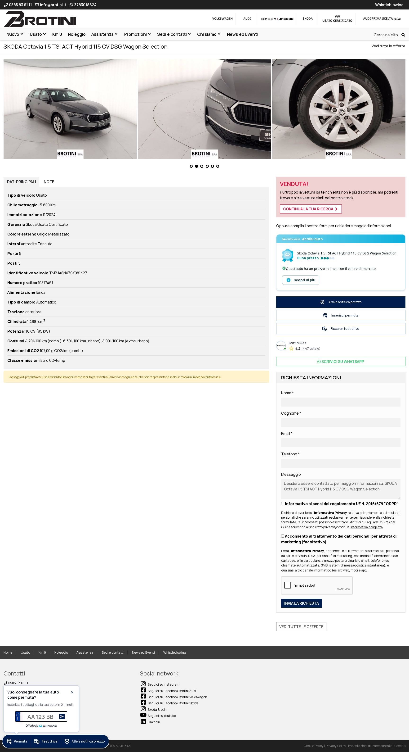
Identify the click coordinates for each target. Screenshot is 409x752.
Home (8, 652)
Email (286, 433)
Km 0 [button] (57, 34)
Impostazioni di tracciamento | (371, 746)
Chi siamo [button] (207, 34)
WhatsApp (342, 361)
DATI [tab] (21, 181)
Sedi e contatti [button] (172, 34)
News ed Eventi (143, 652)
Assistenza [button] (102, 34)
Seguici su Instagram (163, 684)
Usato (25, 652)
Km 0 (42, 652)
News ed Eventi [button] (242, 34)
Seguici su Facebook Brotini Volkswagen (177, 697)
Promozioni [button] (135, 34)
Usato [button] (36, 34)
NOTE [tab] (49, 181)
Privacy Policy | (337, 746)
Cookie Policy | (315, 746)
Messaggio (291, 474)
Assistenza (84, 652)
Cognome (291, 413)
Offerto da (32, 726)
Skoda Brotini (157, 709)
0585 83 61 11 (18, 683)
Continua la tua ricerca (308, 209)
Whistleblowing (174, 652)
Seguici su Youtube (161, 716)
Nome (287, 392)
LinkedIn (153, 722)
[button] (191, 166)
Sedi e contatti (113, 652)
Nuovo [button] (12, 34)
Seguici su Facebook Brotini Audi (171, 691)
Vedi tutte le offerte (388, 46)
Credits (399, 746)
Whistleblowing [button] (389, 4)
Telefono (290, 454)
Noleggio (61, 652)
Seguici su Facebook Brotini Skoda (173, 703)
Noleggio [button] (77, 34)
